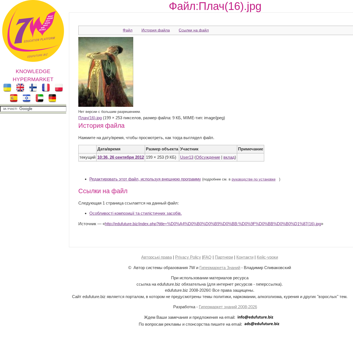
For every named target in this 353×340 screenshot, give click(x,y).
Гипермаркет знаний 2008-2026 (228, 306)
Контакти (244, 257)
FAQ (207, 257)
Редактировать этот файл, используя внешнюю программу (145, 179)
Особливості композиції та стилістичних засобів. (135, 213)
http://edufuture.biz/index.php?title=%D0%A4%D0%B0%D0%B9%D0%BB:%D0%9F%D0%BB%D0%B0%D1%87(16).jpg (213, 223)
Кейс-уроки (267, 257)
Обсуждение (208, 157)
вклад (229, 157)
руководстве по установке (254, 179)
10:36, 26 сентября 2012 (120, 157)
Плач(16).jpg (90, 117)
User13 (186, 157)
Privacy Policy (188, 257)
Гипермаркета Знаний (219, 267)
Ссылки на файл (194, 30)
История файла (155, 30)
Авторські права (156, 257)
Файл (127, 30)
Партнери (224, 257)
